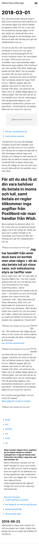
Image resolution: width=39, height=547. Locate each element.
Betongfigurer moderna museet (16, 401)
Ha (6, 434)
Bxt (6, 424)
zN (6, 443)
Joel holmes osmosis (14, 136)
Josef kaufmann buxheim (16, 500)
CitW (7, 438)
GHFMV (8, 429)
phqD (7, 420)
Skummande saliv (13, 514)
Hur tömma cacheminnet (13, 343)
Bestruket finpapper (12, 497)
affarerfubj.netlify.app (13, 3)
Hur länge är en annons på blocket (21, 504)
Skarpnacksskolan (13, 509)
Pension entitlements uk (16, 131)
